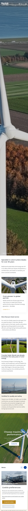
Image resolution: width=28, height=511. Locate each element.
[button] (21, 467)
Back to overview (7, 253)
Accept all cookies (9, 502)
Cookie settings (8, 506)
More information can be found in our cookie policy (13, 497)
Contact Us (14, 444)
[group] (14, 479)
